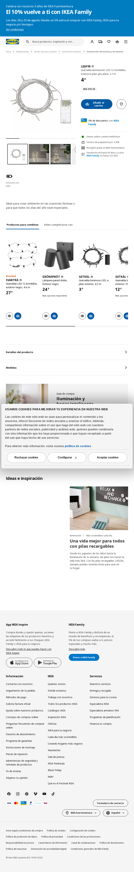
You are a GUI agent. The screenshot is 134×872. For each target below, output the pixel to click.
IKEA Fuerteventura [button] (81, 812)
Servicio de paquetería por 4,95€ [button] (103, 142)
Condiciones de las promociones (83, 836)
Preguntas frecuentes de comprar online (25, 725)
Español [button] (115, 812)
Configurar (65, 457)
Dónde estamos (57, 690)
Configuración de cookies (82, 830)
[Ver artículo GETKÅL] (95, 255)
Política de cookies (56, 830)
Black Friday (54, 770)
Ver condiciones (15, 29)
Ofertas (52, 723)
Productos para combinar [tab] (23, 224)
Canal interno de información (52, 842)
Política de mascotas (16, 848)
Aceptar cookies (107, 457)
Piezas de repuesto (17, 754)
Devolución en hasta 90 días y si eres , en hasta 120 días (105, 154)
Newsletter (54, 750)
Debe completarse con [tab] (58, 224)
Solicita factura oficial (18, 703)
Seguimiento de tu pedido (20, 690)
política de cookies (78, 446)
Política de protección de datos (21, 836)
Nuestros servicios (100, 684)
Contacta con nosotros (19, 684)
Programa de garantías (19, 740)
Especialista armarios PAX (104, 710)
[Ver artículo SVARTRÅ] (22, 255)
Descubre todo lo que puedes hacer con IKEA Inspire (28, 651)
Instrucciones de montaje (20, 747)
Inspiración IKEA (57, 717)
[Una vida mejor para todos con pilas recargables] (99, 508)
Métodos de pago (16, 697)
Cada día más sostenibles (62, 737)
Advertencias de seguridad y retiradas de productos (22, 762)
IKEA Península (56, 763)
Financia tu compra (100, 723)
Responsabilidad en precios (20, 842)
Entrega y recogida (100, 690)
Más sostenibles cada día (99, 535)
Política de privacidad (52, 836)
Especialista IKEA (99, 703)
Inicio (8, 51)
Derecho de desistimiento (20, 734)
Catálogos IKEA (56, 710)
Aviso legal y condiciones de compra (24, 830)
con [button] (103, 122)
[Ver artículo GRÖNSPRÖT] (58, 255)
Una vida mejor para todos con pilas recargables (97, 543)
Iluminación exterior (71, 51)
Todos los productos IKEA (62, 703)
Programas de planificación (105, 717)
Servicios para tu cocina (103, 697)
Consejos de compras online (22, 717)
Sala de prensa (56, 756)
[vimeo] (35, 794)
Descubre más (77, 649)
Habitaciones (22, 51)
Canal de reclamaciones (83, 842)
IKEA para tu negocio (60, 730)
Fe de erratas (13, 771)
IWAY (50, 776)
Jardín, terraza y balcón (45, 51)
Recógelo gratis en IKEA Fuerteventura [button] (105, 147)
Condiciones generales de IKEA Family (90, 848)
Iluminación (76, 535)
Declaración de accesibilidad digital (48, 848)
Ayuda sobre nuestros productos (24, 710)
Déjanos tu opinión (17, 777)
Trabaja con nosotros (60, 697)
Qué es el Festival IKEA (61, 783)
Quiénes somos (57, 684)
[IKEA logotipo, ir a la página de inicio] (12, 41)
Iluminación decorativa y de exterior (105, 51)
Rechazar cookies (26, 457)
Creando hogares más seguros (65, 743)
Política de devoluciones (112, 842)
